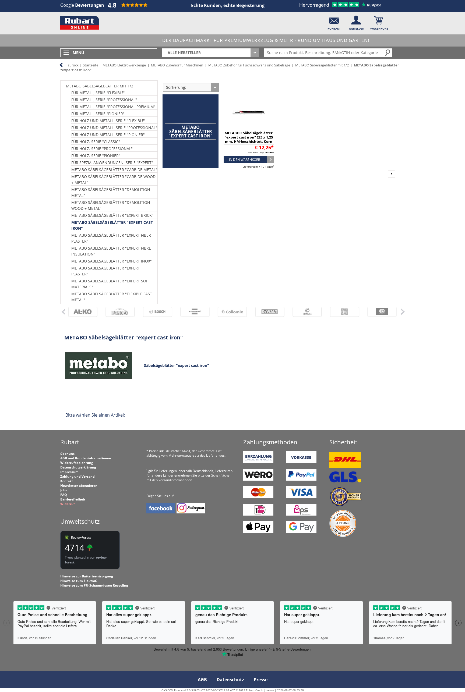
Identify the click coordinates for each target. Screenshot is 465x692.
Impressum (69, 472)
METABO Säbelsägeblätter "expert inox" (111, 261)
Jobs (63, 490)
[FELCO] (380, 312)
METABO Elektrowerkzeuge (124, 65)
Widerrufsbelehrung (76, 462)
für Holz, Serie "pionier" (95, 155)
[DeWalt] (267, 312)
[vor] (403, 311)
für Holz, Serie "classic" (95, 141)
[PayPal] (301, 479)
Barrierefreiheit (72, 499)
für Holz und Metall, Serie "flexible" (108, 120)
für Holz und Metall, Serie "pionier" (108, 134)
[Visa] (301, 497)
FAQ (63, 494)
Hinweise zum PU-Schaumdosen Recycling (94, 585)
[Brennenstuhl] (193, 312)
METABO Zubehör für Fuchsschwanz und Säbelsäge (249, 65)
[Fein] (342, 312)
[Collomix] (230, 312)
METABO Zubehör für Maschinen (177, 65)
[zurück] (63, 311)
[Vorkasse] (301, 462)
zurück (73, 65)
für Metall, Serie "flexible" (98, 92)
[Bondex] (118, 312)
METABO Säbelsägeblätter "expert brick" (112, 215)
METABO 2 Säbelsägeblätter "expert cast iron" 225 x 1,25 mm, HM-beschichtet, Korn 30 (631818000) (249, 139)
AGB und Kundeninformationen (85, 458)
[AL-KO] (80, 312)
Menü (78, 52)
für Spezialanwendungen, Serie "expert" (112, 162)
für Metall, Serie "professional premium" (113, 106)
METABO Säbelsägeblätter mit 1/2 (322, 65)
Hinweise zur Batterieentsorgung (86, 576)
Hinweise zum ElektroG (78, 581)
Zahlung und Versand (77, 476)
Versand (269, 152)
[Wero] (258, 479)
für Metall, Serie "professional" (104, 99)
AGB (202, 680)
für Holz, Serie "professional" (102, 148)
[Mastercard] (258, 497)
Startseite (90, 65)
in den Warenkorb (244, 159)
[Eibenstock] (305, 312)
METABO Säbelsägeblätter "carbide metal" (114, 169)
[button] (334, 21)
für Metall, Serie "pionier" (98, 113)
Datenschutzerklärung (78, 467)
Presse (260, 680)
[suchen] (388, 52)
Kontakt (66, 481)
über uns (67, 453)
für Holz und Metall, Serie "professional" (114, 127)
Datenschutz (230, 680)
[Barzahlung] (258, 462)
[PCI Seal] (342, 535)
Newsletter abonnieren (78, 485)
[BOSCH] (155, 312)
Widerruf (67, 504)
